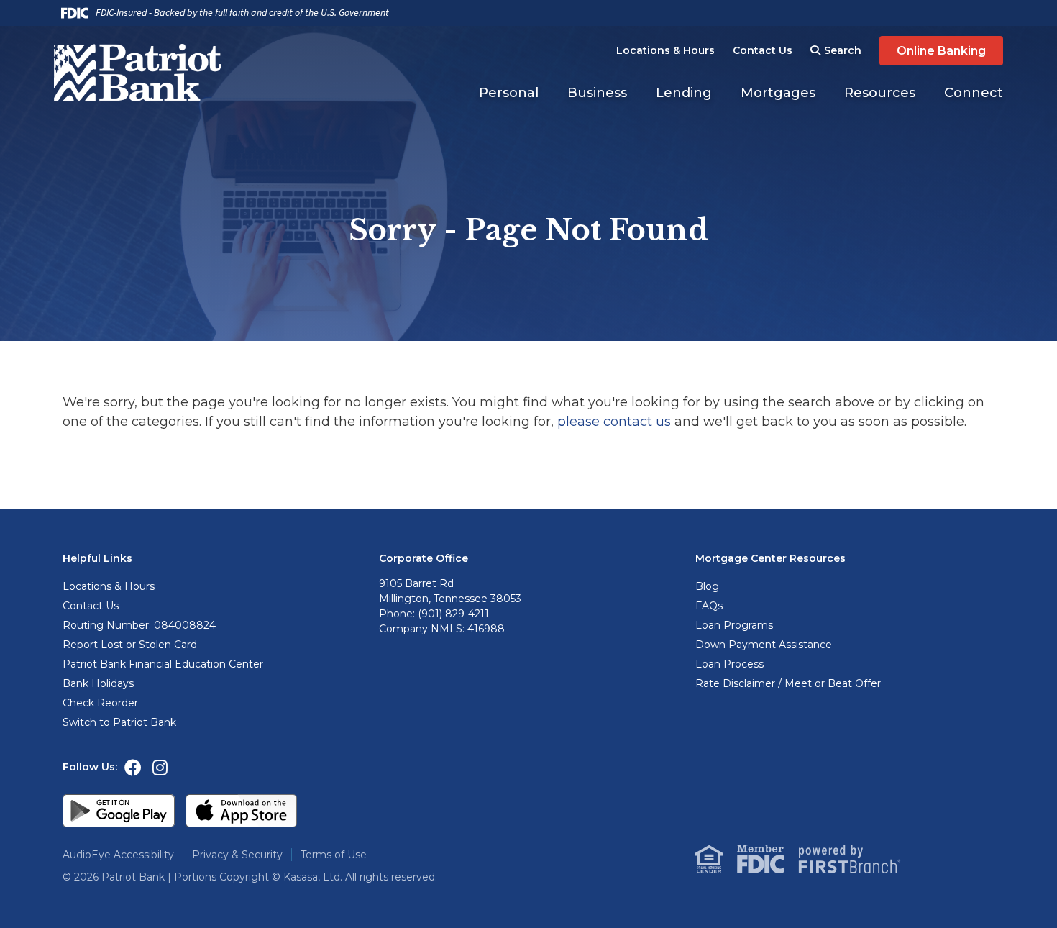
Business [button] (597, 93)
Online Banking (941, 51)
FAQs (709, 605)
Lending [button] (684, 93)
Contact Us (762, 50)
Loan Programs (734, 625)
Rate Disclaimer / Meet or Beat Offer (788, 683)
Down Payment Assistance (763, 644)
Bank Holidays (98, 683)
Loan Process (729, 664)
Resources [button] (879, 93)
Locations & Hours (665, 50)
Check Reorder (100, 702)
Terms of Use (334, 854)
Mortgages (778, 93)
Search (842, 50)
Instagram (160, 767)
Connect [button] (973, 93)
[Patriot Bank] (142, 72)
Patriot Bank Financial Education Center (163, 664)
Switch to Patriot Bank (119, 722)
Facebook (133, 767)
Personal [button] (509, 93)
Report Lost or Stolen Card (130, 644)
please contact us (614, 421)
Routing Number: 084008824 (139, 625)
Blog (707, 586)
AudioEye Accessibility (118, 854)
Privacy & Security (237, 854)
